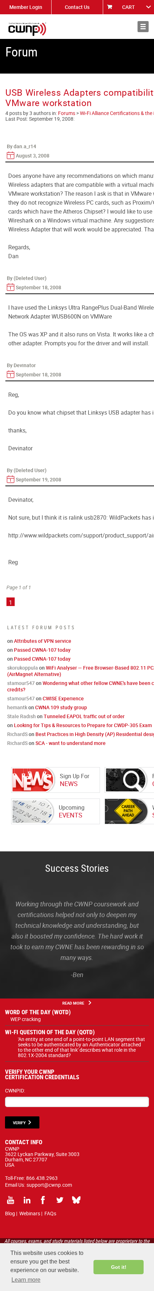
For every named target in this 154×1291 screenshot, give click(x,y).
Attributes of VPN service (42, 640)
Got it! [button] (118, 1267)
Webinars (29, 1213)
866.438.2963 (42, 1178)
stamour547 (21, 683)
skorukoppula (22, 667)
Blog (10, 1213)
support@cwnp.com (49, 1184)
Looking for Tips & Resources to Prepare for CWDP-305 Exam (83, 725)
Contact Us (77, 7)
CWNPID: (15, 1090)
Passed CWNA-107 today (42, 649)
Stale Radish (21, 716)
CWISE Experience (63, 698)
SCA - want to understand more (70, 743)
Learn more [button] (25, 1280)
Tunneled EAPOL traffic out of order (84, 716)
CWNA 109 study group (61, 707)
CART (128, 7)
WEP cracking (25, 1019)
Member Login (25, 7)
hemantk (17, 707)
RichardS (17, 734)
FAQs (50, 1213)
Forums (66, 113)
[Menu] (143, 26)
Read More (73, 1003)
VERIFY (19, 1122)
